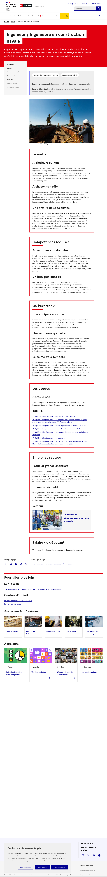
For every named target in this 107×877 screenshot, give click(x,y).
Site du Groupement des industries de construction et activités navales (33, 589)
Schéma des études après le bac (64, 875)
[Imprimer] (6, 564)
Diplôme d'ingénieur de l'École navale (49, 438)
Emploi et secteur (12, 83)
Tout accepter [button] (59, 867)
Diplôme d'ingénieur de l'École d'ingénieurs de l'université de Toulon (61, 425)
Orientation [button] (32, 16)
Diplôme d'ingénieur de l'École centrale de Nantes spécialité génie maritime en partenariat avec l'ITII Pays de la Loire (59, 420)
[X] (21, 564)
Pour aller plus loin (12, 91)
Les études (10, 79)
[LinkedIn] (16, 564)
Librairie (84, 3)
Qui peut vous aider (86, 875)
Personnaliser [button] (25, 867)
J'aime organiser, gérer (13, 604)
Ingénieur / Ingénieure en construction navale (54, 564)
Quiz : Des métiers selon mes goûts (39, 875)
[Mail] (11, 564)
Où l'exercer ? (11, 76)
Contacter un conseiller (50, 16)
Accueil (6, 21)
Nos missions (96, 3)
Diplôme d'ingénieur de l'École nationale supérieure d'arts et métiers (61, 429)
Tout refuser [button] (42, 867)
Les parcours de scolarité (87, 870)
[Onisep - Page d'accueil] (26, 5)
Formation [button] (9, 16)
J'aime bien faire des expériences (17, 600)
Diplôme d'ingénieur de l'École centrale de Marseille (55, 416)
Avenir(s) (65, 16)
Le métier (9, 68)
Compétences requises (13, 72)
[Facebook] (26, 564)
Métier (13, 21)
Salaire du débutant (13, 87)
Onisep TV (72, 3)
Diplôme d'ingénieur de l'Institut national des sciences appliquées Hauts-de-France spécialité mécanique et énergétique (59, 442)
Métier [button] (20, 16)
